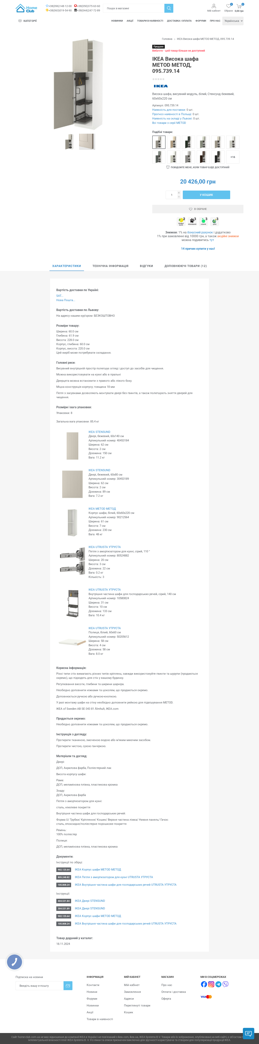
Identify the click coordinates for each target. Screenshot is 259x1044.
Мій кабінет (214, 10)
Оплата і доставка (173, 992)
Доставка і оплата (179, 20)
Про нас (215, 20)
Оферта (166, 998)
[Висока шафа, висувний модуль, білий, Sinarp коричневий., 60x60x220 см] (203, 157)
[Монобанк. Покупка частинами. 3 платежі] (192, 222)
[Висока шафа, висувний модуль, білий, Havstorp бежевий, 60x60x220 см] (218, 142)
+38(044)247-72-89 (88, 10)
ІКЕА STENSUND (99, 432)
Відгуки (146, 266)
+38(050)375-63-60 (88, 6)
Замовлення (132, 992)
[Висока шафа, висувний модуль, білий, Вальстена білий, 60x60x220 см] (173, 157)
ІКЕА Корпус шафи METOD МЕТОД (98, 869)
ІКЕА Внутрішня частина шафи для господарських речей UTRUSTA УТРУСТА (126, 884)
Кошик (128, 1012)
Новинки (117, 20)
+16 (233, 157)
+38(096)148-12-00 (60, 6)
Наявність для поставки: (169, 109)
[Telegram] (218, 984)
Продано (158, 46)
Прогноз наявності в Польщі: (172, 114)
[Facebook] (204, 984)
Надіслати (68, 985)
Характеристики (66, 266)
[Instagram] (211, 984)
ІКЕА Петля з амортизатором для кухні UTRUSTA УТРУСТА (114, 877)
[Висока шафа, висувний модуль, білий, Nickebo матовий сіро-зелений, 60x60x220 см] (159, 157)
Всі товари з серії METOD (169, 123)
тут (212, 240)
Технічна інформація (111, 266)
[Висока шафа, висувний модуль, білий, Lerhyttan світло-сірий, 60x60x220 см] (188, 157)
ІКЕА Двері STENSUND (90, 901)
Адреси (129, 998)
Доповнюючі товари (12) (186, 266)
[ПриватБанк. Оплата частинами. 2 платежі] (181, 222)
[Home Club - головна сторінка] (26, 8)
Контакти (93, 985)
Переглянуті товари (137, 1005)
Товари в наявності (150, 20)
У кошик (206, 194)
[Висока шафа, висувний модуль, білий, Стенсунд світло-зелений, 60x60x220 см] (203, 142)
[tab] (66, 266)
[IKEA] (160, 86)
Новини (92, 992)
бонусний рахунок (200, 232)
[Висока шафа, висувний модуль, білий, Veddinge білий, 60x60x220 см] (232, 142)
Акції (130, 20)
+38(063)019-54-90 (60, 10)
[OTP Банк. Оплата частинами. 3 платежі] (214, 222)
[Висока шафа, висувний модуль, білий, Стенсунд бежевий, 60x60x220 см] (159, 142)
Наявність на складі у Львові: (172, 118)
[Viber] (226, 984)
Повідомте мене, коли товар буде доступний (200, 167)
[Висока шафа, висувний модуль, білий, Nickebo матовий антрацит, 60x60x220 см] (218, 157)
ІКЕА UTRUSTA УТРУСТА (105, 547)
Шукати (168, 8)
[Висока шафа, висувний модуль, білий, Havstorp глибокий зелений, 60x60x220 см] (188, 142)
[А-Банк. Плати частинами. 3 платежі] (203, 222)
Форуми (200, 20)
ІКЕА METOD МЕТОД (102, 508)
